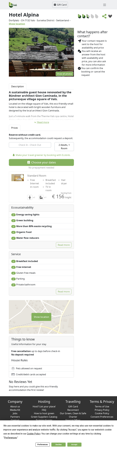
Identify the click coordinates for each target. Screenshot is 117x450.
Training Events (44, 420)
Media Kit (15, 409)
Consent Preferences (102, 416)
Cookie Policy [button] (33, 433)
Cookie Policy (102, 413)
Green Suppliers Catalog (44, 416)
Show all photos (64, 73)
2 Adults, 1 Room (64, 146)
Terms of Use (102, 406)
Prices (14, 127)
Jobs (15, 413)
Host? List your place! (44, 406)
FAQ (44, 409)
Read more (43, 122)
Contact (15, 420)
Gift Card (61, 4)
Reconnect (73, 409)
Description (17, 86)
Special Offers (72, 420)
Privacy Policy (102, 409)
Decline (58, 445)
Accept (74, 445)
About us (15, 406)
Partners (15, 416)
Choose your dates (43, 162)
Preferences (42, 445)
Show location (17, 23)
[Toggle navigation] (104, 5)
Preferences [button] (10, 437)
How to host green (44, 413)
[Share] (104, 17)
